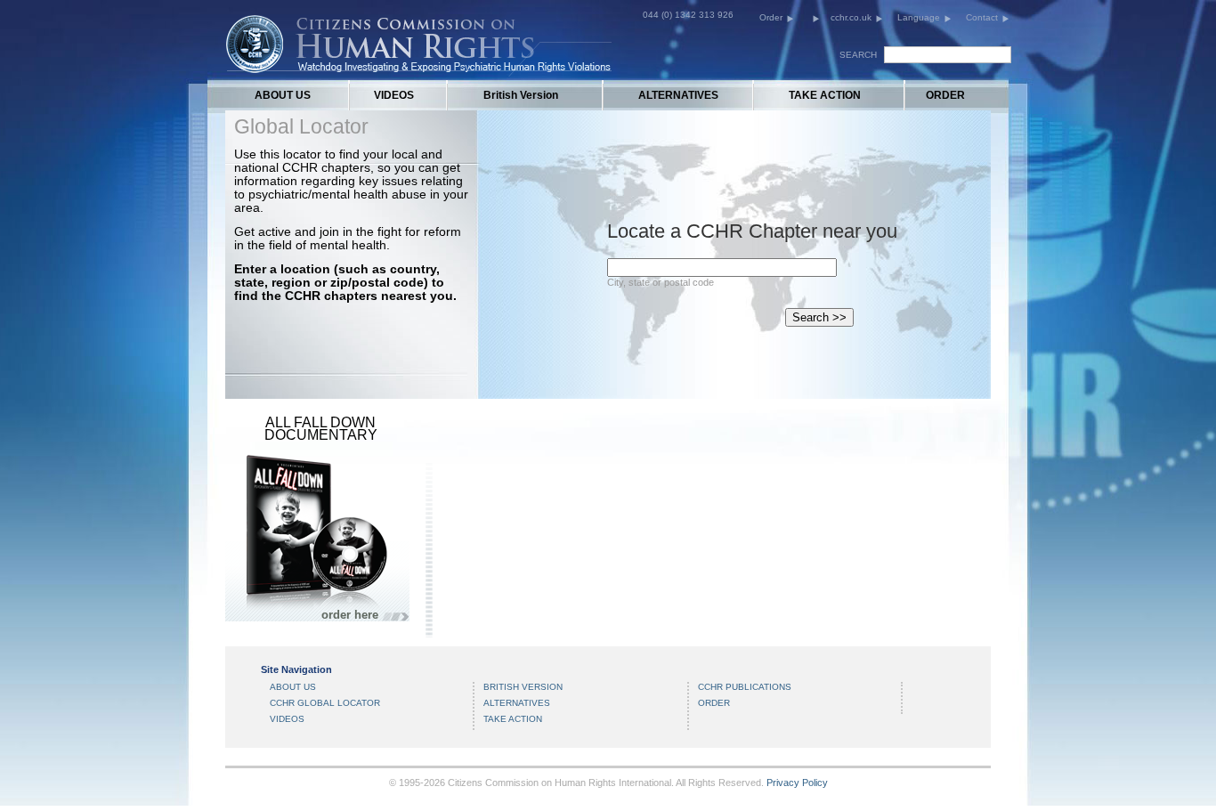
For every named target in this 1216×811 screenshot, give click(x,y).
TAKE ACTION (825, 95)
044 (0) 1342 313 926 (688, 15)
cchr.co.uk (851, 17)
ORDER (945, 95)
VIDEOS (394, 95)
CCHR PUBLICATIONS (744, 687)
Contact (982, 17)
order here (349, 614)
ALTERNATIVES (678, 95)
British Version (520, 95)
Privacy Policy (797, 782)
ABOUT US (283, 95)
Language (918, 17)
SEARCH (858, 55)
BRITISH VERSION (523, 687)
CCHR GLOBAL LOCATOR (325, 703)
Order (770, 17)
